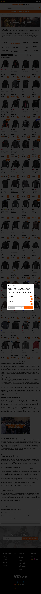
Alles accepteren (28, 307)
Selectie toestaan (19, 307)
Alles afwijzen (11, 307)
